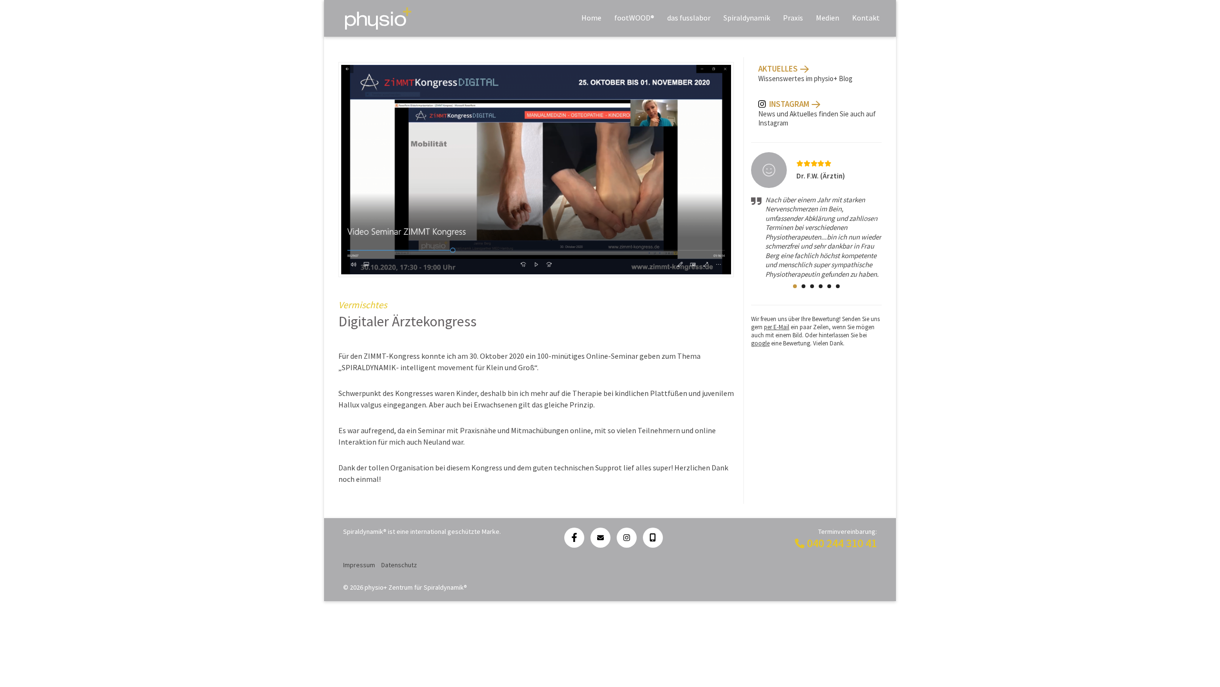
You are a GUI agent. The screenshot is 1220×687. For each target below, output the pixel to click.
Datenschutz (399, 565)
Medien (827, 17)
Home (591, 17)
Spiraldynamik (746, 17)
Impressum (359, 565)
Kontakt (866, 17)
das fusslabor (689, 17)
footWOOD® (634, 17)
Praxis (793, 17)
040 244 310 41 (842, 543)
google (760, 343)
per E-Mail (776, 327)
